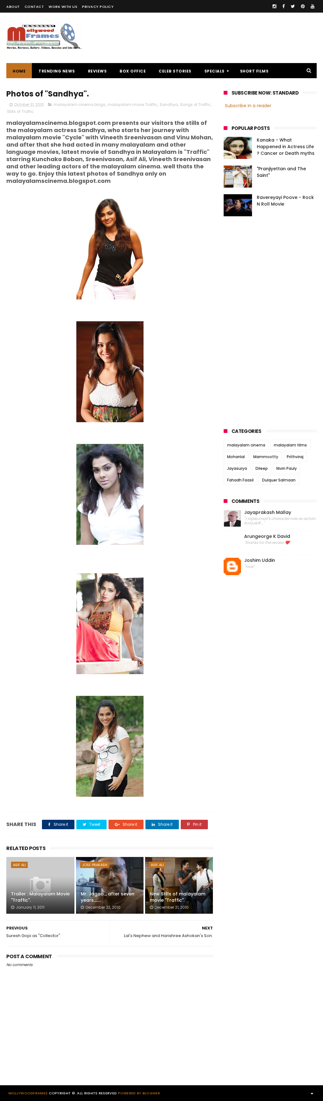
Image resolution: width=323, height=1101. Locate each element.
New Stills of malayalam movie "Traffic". (177, 897)
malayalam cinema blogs (79, 104)
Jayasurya (237, 468)
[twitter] (293, 6)
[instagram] (274, 6)
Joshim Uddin (259, 560)
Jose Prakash (94, 864)
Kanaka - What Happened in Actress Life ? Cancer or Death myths (285, 146)
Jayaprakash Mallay (267, 512)
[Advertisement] (202, 38)
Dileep (261, 468)
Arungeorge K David (267, 536)
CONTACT (34, 6)
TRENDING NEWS (56, 71)
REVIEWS (97, 71)
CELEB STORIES (175, 71)
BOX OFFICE (133, 71)
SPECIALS (214, 71)
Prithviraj (295, 456)
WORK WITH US (63, 6)
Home (19, 71)
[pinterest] (303, 6)
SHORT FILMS (254, 71)
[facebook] (283, 6)
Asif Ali (19, 864)
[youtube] (312, 6)
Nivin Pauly (286, 468)
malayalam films (290, 445)
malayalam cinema (246, 445)
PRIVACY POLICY (98, 6)
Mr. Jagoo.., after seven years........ (107, 897)
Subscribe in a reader (248, 105)
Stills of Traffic (20, 111)
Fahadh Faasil (240, 480)
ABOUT (13, 6)
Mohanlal (236, 456)
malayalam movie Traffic (132, 104)
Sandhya (169, 104)
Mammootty (265, 456)
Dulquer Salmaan (279, 480)
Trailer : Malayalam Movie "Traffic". (40, 897)
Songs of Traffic (195, 104)
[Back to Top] (312, 1093)
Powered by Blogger (139, 1093)
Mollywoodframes (28, 1093)
